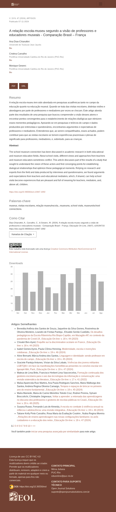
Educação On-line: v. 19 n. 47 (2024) (55, 369)
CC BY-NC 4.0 (33, 456)
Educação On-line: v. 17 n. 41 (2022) (68, 379)
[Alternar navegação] (101, 4)
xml (24, 86)
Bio (10, 48)
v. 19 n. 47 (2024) (17, 18)
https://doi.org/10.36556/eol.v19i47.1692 (27, 192)
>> (34, 426)
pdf (13, 86)
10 (29, 426)
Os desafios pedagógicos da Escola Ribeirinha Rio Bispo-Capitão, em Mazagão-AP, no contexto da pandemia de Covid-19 (60, 335)
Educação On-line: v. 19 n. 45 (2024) (54, 359)
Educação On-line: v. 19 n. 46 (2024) (47, 352)
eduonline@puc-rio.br (62, 476)
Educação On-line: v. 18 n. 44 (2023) (60, 339)
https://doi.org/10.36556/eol (33, 486)
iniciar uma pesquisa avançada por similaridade (55, 431)
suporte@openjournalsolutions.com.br (70, 492)
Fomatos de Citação (22, 234)
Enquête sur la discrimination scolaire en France (61, 342)
